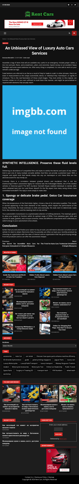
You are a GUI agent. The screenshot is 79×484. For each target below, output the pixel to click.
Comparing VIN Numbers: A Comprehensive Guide (7, 329)
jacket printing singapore (42, 360)
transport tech (42, 370)
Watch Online (74, 33)
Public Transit (70, 367)
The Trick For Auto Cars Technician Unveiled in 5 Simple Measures (59, 243)
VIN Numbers (57, 370)
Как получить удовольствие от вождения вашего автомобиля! (45, 317)
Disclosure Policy (40, 477)
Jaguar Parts (59, 360)
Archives (5, 342)
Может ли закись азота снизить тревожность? (45, 305)
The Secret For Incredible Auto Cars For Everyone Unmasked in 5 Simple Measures (21, 243)
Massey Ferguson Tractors (65, 363)
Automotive (7, 400)
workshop (7, 374)
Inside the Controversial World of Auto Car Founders (14, 264)
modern (6, 367)
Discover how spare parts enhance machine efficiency (56, 356)
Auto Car (5, 43)
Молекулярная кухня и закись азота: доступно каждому (7, 305)
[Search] (69, 33)
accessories (7, 356)
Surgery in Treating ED (24, 370)
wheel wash (71, 370)
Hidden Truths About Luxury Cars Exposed (39, 264)
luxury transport (47, 363)
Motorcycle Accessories (20, 367)
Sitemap (51, 477)
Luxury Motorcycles (10, 363)
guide (27, 360)
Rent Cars (63, 439)
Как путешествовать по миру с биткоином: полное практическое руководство (45, 293)
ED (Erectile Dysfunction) (12, 360)
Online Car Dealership (54, 367)
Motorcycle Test (37, 367)
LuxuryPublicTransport (29, 363)
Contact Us (29, 477)
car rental (29, 356)
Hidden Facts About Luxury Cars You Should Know (65, 264)
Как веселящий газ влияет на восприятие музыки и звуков (7, 293)
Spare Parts (7, 370)
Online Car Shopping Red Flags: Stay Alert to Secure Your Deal (45, 329)
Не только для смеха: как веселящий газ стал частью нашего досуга (7, 317)
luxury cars (71, 360)
